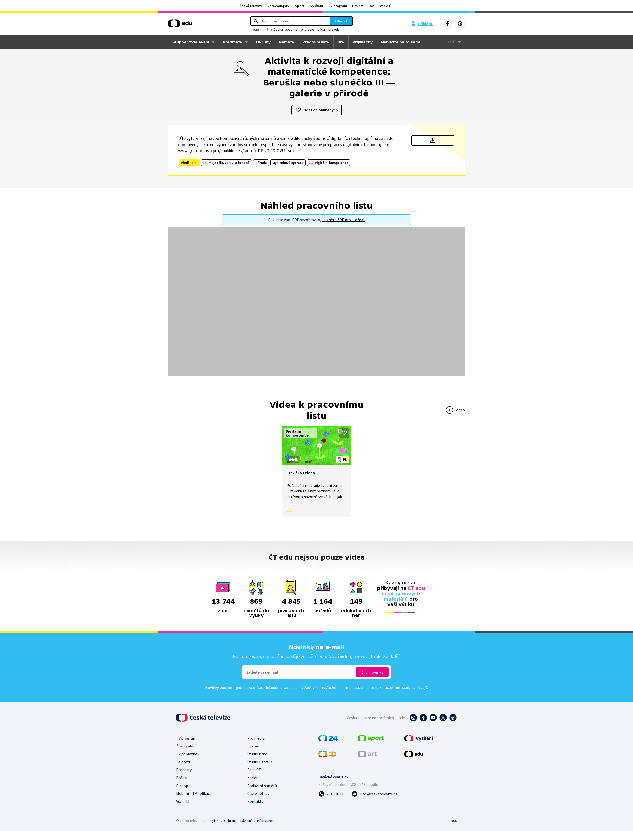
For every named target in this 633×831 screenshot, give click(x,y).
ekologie (307, 29)
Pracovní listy (315, 42)
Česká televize (251, 6)
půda (321, 29)
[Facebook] (447, 24)
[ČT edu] (180, 25)
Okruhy (263, 42)
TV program (337, 6)
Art (372, 6)
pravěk (333, 29)
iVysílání (316, 6)
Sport (299, 6)
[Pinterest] (460, 24)
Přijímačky (363, 42)
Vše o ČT (386, 6)
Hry (341, 42)
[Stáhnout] (432, 140)
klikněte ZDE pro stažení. (343, 220)
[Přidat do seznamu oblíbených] (344, 433)
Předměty (232, 42)
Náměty (286, 42)
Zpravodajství (279, 6)
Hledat (341, 21)
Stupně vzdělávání (190, 42)
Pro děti (358, 6)
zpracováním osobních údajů (403, 687)
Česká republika (285, 29)
